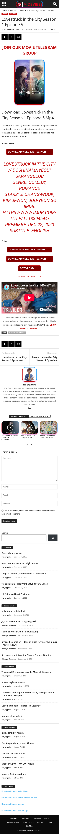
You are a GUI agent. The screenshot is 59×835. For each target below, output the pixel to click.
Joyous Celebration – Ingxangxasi (19, 621)
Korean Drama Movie (17, 333)
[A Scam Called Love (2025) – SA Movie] (48, 427)
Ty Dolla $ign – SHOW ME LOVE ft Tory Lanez (25, 583)
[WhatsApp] (18, 37)
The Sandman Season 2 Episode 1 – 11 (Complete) (10, 437)
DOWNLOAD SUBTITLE (29, 276)
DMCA (46, 818)
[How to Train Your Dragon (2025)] (29, 427)
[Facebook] (5, 37)
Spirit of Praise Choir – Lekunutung (20, 631)
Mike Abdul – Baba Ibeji (14, 611)
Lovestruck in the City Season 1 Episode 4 (14, 359)
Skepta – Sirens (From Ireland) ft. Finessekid (24, 573)
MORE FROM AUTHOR (39, 416)
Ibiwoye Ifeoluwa (9, 625)
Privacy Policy (28, 822)
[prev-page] (27, 444)
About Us (13, 818)
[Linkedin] (29, 408)
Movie (13, 10)
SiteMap (29, 826)
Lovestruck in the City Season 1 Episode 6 (44, 359)
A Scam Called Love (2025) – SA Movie (47, 436)
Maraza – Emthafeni (12, 716)
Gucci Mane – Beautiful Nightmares (20, 563)
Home (4, 10)
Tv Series (13, 14)
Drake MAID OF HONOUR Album (18, 763)
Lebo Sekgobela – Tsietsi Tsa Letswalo (21, 705)
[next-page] (31, 444)
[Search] (52, 537)
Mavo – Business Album (14, 774)
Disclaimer (37, 818)
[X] (11, 37)
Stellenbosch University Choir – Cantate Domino (26, 655)
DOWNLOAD (27, 268)
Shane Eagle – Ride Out (13, 682)
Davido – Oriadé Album (13, 753)
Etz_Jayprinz (9, 29)
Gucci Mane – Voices (12, 553)
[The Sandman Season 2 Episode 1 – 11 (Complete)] (10, 427)
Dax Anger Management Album (18, 743)
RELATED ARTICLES (18, 416)
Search (5, 533)
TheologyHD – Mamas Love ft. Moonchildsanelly (26, 672)
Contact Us (25, 818)
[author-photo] (29, 374)
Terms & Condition (44, 822)
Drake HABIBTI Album (13, 732)
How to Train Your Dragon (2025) (28, 436)
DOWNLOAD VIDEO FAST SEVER (27, 249)
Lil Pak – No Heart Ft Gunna (16, 594)
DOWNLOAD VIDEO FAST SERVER (27, 152)
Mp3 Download (13, 822)
